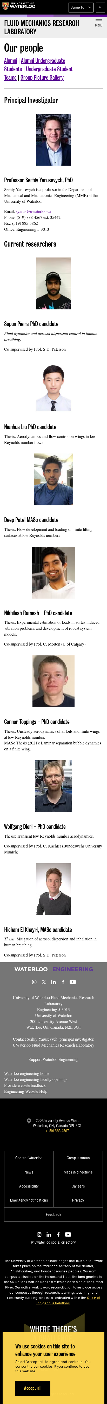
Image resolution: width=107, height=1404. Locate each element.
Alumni (10, 60)
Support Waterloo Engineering (53, 1059)
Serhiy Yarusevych (42, 1039)
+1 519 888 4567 (57, 1131)
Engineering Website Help (25, 1091)
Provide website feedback (25, 1085)
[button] (81, 7)
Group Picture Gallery (42, 77)
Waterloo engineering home (26, 1073)
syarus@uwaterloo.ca (33, 211)
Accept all (33, 1388)
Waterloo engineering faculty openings (35, 1079)
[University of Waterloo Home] (18, 7)
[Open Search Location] (100, 7)
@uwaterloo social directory (53, 1242)
